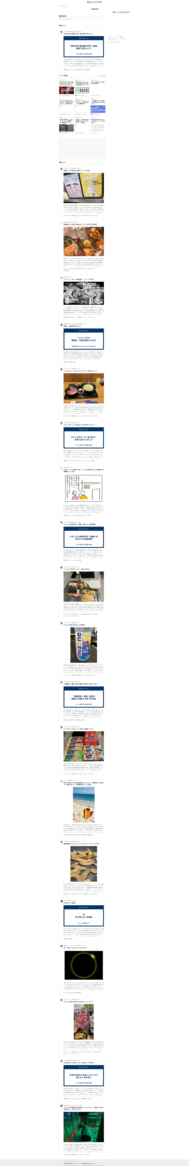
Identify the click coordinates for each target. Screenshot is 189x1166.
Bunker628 (66, 277)
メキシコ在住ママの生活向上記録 (70, 31)
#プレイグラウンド (80, 1154)
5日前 (75, 780)
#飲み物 (79, 675)
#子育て (88, 1154)
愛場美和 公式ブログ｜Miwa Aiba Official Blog (73, 323)
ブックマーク (63, 80)
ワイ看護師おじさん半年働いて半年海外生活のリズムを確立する (98, 102)
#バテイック (76, 1053)
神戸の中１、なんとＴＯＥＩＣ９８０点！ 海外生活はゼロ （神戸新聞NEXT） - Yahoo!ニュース (82, 102)
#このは (90, 416)
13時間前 (75, 222)
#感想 (83, 720)
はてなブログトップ (112, 39)
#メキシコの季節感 (81, 1098)
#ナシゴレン (66, 616)
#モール (85, 773)
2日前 (79, 422)
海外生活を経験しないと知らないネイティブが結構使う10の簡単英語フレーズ (66, 121)
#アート (85, 317)
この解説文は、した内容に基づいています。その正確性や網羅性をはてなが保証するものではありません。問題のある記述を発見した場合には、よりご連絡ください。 (66, 20)
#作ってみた (90, 614)
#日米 (74, 362)
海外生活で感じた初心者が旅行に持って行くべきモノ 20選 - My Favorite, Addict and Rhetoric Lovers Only (66, 83)
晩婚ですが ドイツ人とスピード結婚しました (73, 945)
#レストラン (94, 268)
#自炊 (85, 614)
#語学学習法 (79, 834)
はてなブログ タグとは (112, 38)
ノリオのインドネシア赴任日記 (70, 168)
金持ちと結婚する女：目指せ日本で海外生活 (98, 82)
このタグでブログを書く (124, 12)
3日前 (79, 522)
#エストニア (74, 317)
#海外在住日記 (67, 317)
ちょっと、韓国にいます (68, 900)
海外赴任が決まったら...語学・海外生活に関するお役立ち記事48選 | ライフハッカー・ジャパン (82, 83)
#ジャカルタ (80, 215)
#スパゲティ (91, 773)
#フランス (66, 268)
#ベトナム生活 (72, 515)
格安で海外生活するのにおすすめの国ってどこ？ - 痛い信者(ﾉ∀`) (98, 121)
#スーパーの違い (91, 460)
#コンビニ (92, 675)
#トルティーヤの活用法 (82, 894)
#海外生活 (66, 69)
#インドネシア (67, 215)
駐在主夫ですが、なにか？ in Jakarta (71, 1105)
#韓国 (70, 938)
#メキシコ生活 (72, 69)
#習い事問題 (87, 69)
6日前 (79, 1060)
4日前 (79, 681)
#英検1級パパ (90, 834)
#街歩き (85, 1052)
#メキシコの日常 (93, 894)
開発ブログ (123, 38)
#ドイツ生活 (66, 992)
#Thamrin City (96, 1052)
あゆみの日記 (66, 467)
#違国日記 (78, 720)
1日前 (70, 277)
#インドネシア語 (74, 616)
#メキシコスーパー (81, 460)
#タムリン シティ (68, 1053)
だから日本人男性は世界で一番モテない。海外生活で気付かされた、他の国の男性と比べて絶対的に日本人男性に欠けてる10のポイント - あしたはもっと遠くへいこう (66, 102)
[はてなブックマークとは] (68, 75)
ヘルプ (119, 38)
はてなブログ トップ (64, 6)
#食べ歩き (86, 215)
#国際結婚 (78, 992)
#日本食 (85, 416)
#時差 (70, 362)
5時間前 (79, 31)
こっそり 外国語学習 (68, 780)
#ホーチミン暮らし (87, 515)
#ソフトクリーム (93, 215)
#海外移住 (66, 515)
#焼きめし (96, 614)
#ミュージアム (91, 317)
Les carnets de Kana (68, 222)
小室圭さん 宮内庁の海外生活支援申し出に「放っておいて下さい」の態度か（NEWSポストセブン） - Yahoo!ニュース (82, 121)
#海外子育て (80, 69)
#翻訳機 (84, 834)
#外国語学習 (66, 834)
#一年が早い (90, 1098)
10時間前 (79, 168)
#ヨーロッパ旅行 (87, 268)
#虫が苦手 (79, 560)
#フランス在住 (72, 268)
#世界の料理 (66, 270)
